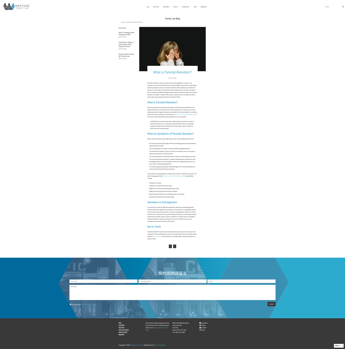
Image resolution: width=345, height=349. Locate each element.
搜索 (120, 323)
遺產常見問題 (123, 332)
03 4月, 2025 (123, 49)
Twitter (203, 325)
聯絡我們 (204, 7)
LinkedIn (204, 327)
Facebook (204, 323)
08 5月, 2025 (123, 37)
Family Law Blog (131, 22)
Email (203, 330)
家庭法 (175, 7)
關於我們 (156, 7)
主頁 (148, 7)
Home (123, 22)
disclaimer (84, 304)
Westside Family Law (136, 345)
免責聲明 (121, 325)
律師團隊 (166, 7)
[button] (339, 346)
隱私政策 (121, 327)
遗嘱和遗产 (186, 7)
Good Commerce (159, 345)
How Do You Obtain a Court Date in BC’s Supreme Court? (126, 44)
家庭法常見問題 (124, 330)
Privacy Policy (92, 304)
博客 (195, 7)
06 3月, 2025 (123, 58)
